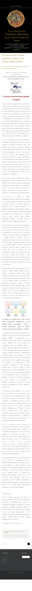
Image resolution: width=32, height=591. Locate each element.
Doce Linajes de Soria (7, 523)
